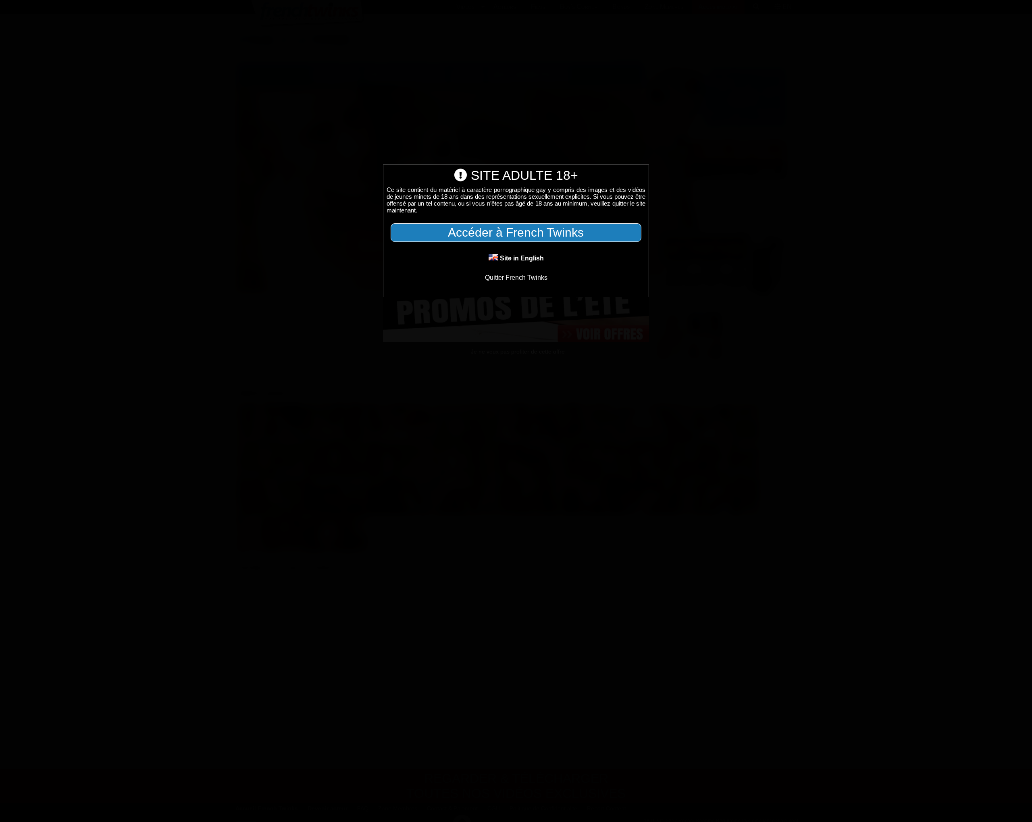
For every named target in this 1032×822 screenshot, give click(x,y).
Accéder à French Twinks (516, 232)
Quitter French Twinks (516, 277)
